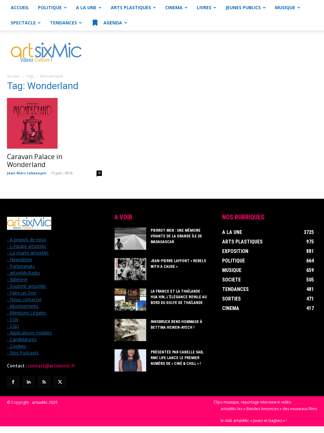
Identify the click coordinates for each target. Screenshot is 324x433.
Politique (50, 7)
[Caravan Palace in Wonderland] (54, 123)
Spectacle (23, 23)
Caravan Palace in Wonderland (34, 160)
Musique (285, 7)
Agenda (112, 23)
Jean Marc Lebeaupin (27, 173)
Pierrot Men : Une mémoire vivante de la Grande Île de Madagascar (176, 236)
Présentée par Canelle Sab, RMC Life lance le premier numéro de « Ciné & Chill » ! (177, 358)
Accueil (20, 7)
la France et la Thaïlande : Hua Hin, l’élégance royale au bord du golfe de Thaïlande (179, 297)
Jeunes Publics (243, 7)
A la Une (86, 7)
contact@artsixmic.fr (51, 366)
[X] (60, 382)
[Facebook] (13, 382)
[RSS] (44, 382)
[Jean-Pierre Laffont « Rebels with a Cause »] (130, 269)
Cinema (174, 7)
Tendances (63, 23)
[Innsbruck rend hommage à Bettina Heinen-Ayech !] (130, 330)
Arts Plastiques (131, 7)
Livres (204, 7)
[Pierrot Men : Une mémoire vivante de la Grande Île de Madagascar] (130, 239)
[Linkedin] (28, 382)
